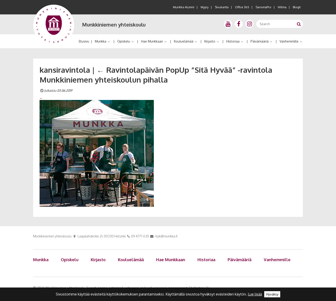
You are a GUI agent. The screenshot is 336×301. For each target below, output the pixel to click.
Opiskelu (123, 41)
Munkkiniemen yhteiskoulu (114, 24)
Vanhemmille (289, 41)
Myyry (204, 7)
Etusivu (84, 41)
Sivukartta (222, 7)
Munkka (100, 41)
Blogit (297, 7)
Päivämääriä (260, 41)
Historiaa (233, 41)
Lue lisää (255, 294)
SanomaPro (263, 7)
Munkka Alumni (183, 7)
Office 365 (242, 7)
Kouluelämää (183, 41)
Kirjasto (209, 41)
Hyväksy (272, 294)
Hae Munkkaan (152, 41)
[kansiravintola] (97, 153)
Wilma (282, 7)
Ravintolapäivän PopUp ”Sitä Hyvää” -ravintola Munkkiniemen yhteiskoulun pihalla (156, 74)
